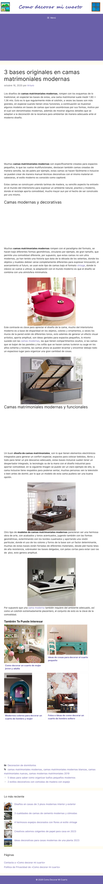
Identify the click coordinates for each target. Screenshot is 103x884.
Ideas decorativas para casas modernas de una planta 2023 (46, 840)
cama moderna (36, 607)
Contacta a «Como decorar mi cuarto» (24, 862)
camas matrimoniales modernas (25, 769)
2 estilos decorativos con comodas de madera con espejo (39, 781)
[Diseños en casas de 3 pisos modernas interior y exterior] (8, 807)
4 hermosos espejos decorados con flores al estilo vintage (45, 822)
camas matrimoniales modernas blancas (65, 769)
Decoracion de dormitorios (22, 765)
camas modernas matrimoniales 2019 (49, 773)
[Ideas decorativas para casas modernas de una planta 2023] (8, 843)
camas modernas (30, 341)
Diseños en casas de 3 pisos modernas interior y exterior (45, 804)
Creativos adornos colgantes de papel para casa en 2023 (45, 831)
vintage (80, 265)
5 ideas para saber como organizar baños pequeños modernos (41, 777)
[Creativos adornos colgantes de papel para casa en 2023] (8, 834)
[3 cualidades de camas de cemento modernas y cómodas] (8, 816)
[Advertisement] (51, 42)
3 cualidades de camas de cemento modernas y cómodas (45, 813)
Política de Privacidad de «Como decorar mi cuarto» (32, 867)
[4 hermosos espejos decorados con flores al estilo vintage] (8, 825)
